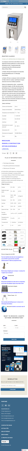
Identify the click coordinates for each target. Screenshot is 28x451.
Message (5, 330)
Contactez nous (6, 425)
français (4, 441)
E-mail (16, 325)
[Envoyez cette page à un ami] (16, 153)
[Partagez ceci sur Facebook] (10, 153)
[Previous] (10, 42)
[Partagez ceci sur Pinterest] (13, 153)
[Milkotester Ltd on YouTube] (6, 405)
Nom (4, 325)
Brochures (4, 434)
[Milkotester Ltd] (14, 1)
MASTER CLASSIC (8, 56)
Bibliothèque (5, 431)
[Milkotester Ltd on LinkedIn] (9, 405)
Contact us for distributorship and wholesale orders (13, 59)
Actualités (5, 428)
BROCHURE (6, 140)
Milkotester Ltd (8, 445)
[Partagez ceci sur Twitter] (7, 153)
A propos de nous (7, 437)
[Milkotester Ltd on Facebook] (2, 405)
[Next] (17, 42)
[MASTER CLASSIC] (14, 26)
